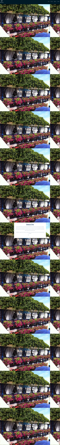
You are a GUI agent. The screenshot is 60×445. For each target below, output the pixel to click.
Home (48, 1)
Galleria (55, 1)
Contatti (58, 1)
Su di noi (52, 1)
